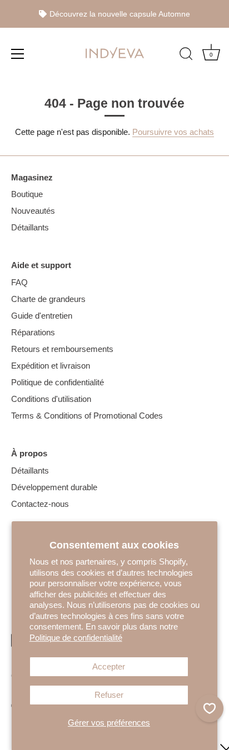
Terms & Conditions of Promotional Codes (87, 415)
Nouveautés (33, 210)
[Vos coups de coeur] (209, 708)
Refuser (108, 694)
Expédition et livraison (50, 365)
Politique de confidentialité (75, 637)
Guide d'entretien (41, 315)
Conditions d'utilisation (51, 399)
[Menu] (18, 53)
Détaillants (30, 227)
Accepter (108, 666)
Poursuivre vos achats (173, 132)
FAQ (19, 282)
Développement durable (54, 487)
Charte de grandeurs (48, 299)
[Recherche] (186, 55)
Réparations (33, 332)
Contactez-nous (40, 504)
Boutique (27, 194)
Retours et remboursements (62, 349)
